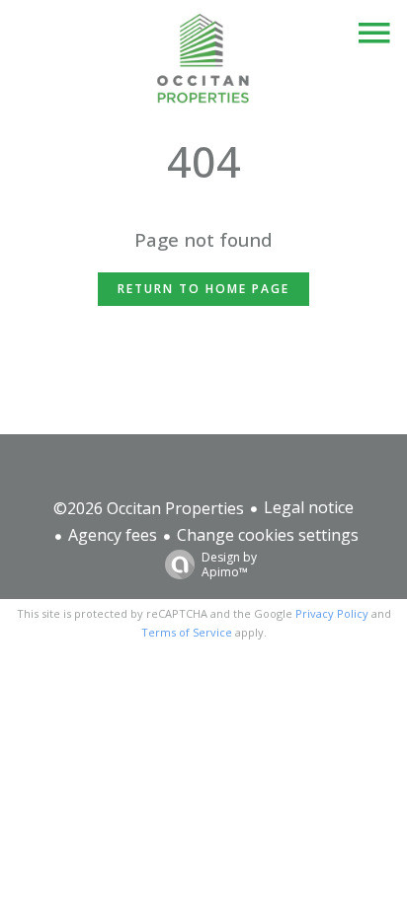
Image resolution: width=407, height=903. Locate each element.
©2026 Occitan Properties (148, 508)
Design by (229, 564)
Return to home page (203, 288)
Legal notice (309, 507)
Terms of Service (186, 632)
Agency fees (112, 535)
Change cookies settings (268, 535)
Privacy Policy (331, 613)
